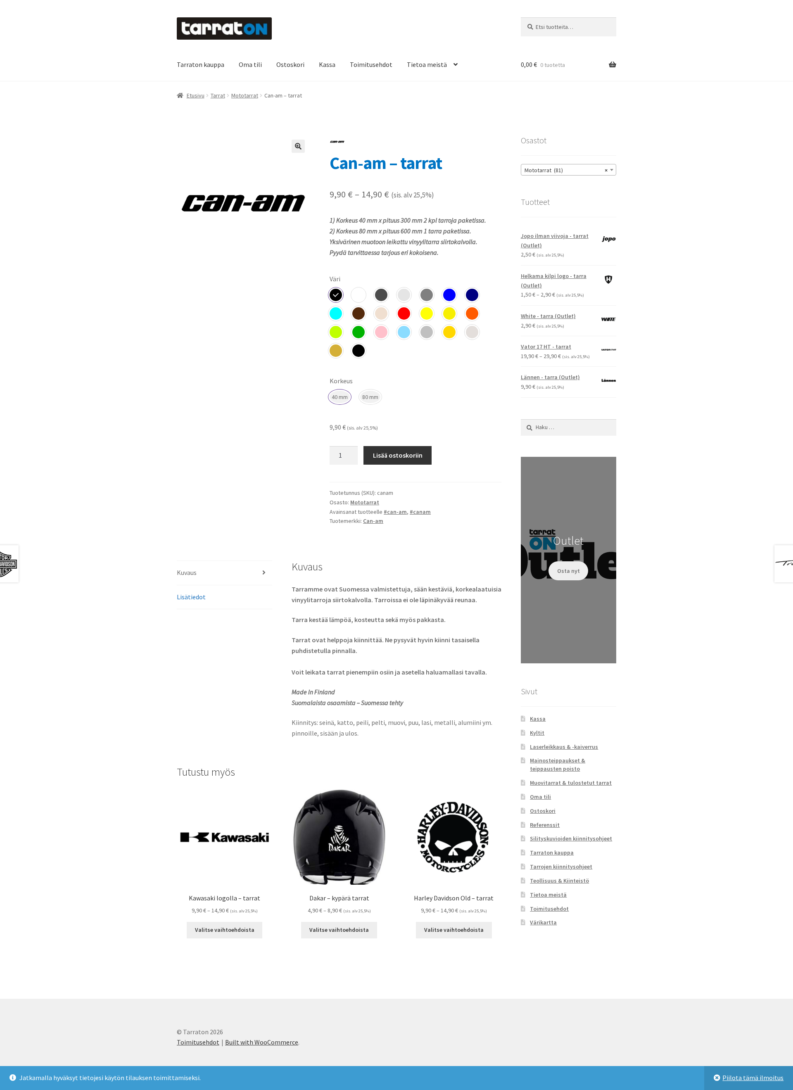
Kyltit (537, 732)
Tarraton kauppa (200, 64)
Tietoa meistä (427, 64)
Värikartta (543, 922)
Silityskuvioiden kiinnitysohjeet (571, 838)
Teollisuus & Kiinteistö (559, 880)
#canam (420, 511)
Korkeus (341, 381)
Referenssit (545, 825)
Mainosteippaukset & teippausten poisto (557, 764)
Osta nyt (568, 571)
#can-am (395, 511)
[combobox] (568, 170)
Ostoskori (290, 64)
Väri (335, 279)
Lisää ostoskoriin (398, 455)
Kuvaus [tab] (187, 572)
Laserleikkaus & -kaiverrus (564, 746)
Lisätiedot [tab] (191, 597)
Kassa (327, 64)
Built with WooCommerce (261, 1042)
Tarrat (218, 95)
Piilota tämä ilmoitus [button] (753, 1077)
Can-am (373, 521)
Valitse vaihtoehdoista (224, 929)
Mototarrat (244, 95)
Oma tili (250, 64)
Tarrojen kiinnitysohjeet (561, 866)
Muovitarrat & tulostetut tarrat (571, 782)
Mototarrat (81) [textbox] (566, 170)
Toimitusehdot (371, 64)
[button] (298, 146)
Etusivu (195, 95)
